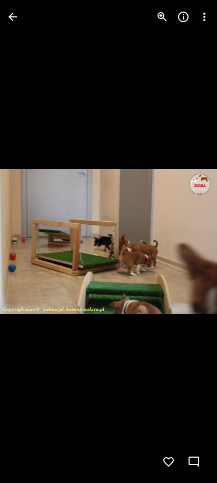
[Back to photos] (12, 17)
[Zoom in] (162, 16)
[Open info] (183, 16)
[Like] (168, 462)
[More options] (204, 16)
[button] (187, 242)
